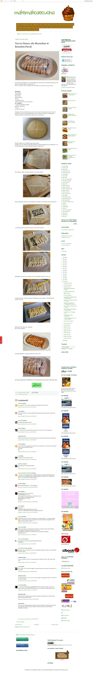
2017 (64, 272)
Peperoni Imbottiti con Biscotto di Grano (72, 135)
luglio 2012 (66, 327)
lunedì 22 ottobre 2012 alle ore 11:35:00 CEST (27, 534)
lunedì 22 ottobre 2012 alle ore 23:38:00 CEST (27, 562)
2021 (64, 264)
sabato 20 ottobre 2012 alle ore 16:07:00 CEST (27, 407)
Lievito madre (65, 182)
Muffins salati (65, 187)
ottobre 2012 (66, 286)
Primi (63, 195)
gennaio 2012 (66, 338)
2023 (64, 261)
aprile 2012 (66, 332)
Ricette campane (65, 198)
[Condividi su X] (35, 392)
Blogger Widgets (39, 33)
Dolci (19, 394)
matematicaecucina (72, 77)
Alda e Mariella (21, 539)
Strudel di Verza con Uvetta (72, 128)
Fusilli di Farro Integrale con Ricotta (72, 115)
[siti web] (22, 647)
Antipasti (64, 166)
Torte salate (64, 211)
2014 (64, 277)
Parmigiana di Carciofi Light (72, 149)
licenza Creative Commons (66, 645)
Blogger (66, 669)
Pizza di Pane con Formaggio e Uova (70, 312)
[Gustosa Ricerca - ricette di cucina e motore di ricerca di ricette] (65, 562)
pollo (63, 216)
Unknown (20, 403)
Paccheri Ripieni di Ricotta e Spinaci (69, 289)
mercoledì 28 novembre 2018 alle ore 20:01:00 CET (28, 619)
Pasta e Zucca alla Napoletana (71, 142)
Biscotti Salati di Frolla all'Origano (68, 315)
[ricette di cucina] (65, 602)
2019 (64, 268)
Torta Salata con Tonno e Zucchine (71, 121)
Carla (19, 411)
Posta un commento (20, 621)
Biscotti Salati (65, 171)
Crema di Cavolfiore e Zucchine (72, 108)
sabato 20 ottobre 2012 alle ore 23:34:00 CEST (27, 479)
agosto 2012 (66, 325)
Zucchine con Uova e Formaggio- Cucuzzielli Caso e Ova (72, 157)
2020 (64, 266)
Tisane (63, 208)
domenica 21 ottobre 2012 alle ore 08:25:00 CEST (28, 487)
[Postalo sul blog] (33, 392)
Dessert (63, 175)
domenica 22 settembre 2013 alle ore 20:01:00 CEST (28, 599)
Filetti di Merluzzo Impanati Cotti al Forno (70, 306)
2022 (64, 263)
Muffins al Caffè (67, 293)
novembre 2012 (67, 285)
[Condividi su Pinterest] (37, 392)
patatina (20, 483)
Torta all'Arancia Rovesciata (69, 291)
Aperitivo (64, 167)
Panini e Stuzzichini (66, 188)
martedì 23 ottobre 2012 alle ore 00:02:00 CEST (27, 571)
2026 (64, 257)
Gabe (19, 566)
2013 (64, 279)
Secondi (64, 206)
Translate (70, 348)
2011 (64, 340)
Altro (63, 251)
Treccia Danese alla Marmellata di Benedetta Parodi (70, 297)
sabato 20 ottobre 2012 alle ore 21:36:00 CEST (27, 459)
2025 (64, 259)
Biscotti (63, 169)
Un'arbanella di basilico (23, 548)
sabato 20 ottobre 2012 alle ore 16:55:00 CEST (27, 416)
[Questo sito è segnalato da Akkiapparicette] (66, 589)
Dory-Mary (20, 420)
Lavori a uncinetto (66, 243)
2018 (64, 270)
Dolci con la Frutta (24, 394)
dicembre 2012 (67, 283)
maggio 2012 (66, 330)
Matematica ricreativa (66, 235)
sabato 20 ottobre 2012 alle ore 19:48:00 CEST (27, 439)
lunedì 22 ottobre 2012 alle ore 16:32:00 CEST (27, 544)
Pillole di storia (65, 237)
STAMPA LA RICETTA (67, 201)
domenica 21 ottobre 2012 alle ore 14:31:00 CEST (28, 512)
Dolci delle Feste (65, 180)
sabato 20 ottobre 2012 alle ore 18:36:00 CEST (27, 424)
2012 (64, 281)
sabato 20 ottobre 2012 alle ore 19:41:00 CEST (27, 432)
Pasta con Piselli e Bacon (68, 321)
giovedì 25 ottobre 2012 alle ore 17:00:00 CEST (27, 580)
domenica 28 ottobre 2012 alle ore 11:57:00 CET (27, 590)
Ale (18, 456)
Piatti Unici (64, 192)
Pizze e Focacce (65, 193)
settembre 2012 (67, 323)
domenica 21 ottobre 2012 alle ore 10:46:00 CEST (28, 501)
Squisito (19, 444)
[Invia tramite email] (32, 392)
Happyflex (48, 276)
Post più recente (18, 624)
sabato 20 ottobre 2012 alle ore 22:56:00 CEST (27, 468)
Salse (63, 203)
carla (19, 506)
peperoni (64, 214)
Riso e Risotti (65, 200)
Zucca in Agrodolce (67, 295)
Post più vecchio (55, 624)
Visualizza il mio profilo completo (68, 87)
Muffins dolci (65, 185)
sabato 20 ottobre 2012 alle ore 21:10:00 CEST (27, 451)
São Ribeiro (20, 464)
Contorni (64, 174)
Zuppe (63, 213)
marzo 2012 (66, 334)
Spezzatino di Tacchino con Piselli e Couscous (70, 300)
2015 (64, 276)
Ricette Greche (65, 197)
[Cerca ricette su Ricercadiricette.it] (65, 568)
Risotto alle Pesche (71, 100)
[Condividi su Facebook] (36, 392)
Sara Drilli (20, 585)
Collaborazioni (65, 172)
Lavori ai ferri (65, 245)
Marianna (20, 527)
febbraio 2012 (67, 336)
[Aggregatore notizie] (64, 584)
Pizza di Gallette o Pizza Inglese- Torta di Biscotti (70, 309)
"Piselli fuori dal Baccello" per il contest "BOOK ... (70, 318)
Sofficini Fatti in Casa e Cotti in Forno (72, 94)
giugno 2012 (66, 329)
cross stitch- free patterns (67, 229)
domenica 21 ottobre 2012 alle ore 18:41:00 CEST (28, 522)
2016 (64, 274)
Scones (63, 205)
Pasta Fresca (64, 190)
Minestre (64, 184)
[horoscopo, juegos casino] (64, 618)
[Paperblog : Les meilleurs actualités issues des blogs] (73, 602)
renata (19, 491)
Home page (36, 624)
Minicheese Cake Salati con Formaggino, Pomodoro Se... (70, 303)
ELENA (19, 428)
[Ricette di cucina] (65, 577)
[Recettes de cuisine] (65, 610)
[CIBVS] (66, 607)
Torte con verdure (65, 209)
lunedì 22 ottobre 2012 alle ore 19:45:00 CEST (27, 553)
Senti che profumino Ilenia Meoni (25, 473)
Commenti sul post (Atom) (24, 626)
